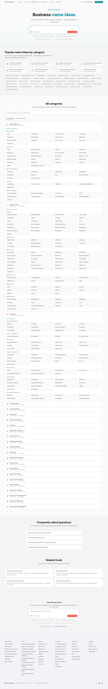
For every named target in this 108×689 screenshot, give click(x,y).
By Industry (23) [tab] (10, 118)
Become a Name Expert (61, 654)
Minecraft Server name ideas (12, 75)
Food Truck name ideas (35, 81)
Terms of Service (93, 649)
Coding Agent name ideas (88, 75)
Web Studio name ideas (96, 78)
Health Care (9, 146)
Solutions (52, 2)
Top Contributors (59, 659)
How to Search (75, 651)
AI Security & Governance (13, 392)
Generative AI (9, 339)
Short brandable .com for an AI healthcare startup (42, 36)
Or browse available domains (60, 626)
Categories (41, 656)
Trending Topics (42, 644)
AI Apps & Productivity (12, 352)
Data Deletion (92, 651)
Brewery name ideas (87, 86)
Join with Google (89, 2)
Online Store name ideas (11, 83)
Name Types (41, 649)
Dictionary (40, 664)
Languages (41, 659)
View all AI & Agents (10, 318)
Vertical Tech (9, 284)
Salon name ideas (34, 83)
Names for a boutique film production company (66, 36)
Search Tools (41, 646)
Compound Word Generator (28, 644)
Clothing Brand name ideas (12, 86)
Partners (57, 656)
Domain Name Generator (11, 654)
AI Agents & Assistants (12, 321)
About (90, 644)
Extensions (41, 661)
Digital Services (10, 237)
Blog (73, 654)
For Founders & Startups (61, 644)
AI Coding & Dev (10, 367)
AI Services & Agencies (12, 333)
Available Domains (35, 2)
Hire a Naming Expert (60, 651)
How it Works (26, 2)
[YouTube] (102, 683)
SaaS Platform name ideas (39, 78)
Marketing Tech (10, 275)
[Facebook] (96, 683)
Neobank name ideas (97, 83)
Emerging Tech (10, 249)
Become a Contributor (60, 661)
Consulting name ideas (46, 83)
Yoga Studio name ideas (48, 81)
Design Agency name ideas (75, 81)
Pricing (56, 664)
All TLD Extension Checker (28, 662)
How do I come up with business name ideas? (39, 532)
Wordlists (40, 654)
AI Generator (8, 646)
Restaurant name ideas (61, 81)
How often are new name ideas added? (38, 547)
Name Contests (8, 661)
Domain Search (44, 2)
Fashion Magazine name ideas (27, 75)
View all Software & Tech (11, 209)
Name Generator (9, 644)
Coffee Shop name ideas (11, 81)
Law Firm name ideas (23, 83)
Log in (80, 2)
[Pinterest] (99, 683)
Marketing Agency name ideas (83, 83)
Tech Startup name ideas (69, 78)
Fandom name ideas (51, 75)
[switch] (32, 31)
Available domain (37, 31)
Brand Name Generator (10, 651)
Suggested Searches (43, 651)
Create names (99, 2)
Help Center (75, 646)
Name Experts (59, 2)
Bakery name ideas (23, 81)
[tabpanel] (54, 315)
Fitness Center (10, 131)
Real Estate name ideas (69, 83)
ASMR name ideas (41, 75)
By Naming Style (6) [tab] (21, 118)
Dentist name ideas (57, 83)
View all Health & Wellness (12, 128)
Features (20, 2)
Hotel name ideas (49, 86)
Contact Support (76, 656)
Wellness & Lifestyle (11, 190)
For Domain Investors (60, 649)
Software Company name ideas (54, 78)
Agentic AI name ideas (63, 75)
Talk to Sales (58, 666)
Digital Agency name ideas (83, 78)
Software (8, 212)
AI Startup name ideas (26, 78)
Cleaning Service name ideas (61, 86)
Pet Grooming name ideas (25, 86)
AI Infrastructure (10, 376)
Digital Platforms (10, 296)
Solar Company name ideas (12, 89)
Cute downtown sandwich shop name (43, 39)
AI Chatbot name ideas (76, 75)
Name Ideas (8, 659)
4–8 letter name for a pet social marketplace (63, 39)
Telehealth (9, 181)
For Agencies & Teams (60, 646)
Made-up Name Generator (28, 646)
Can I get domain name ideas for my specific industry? (42, 542)
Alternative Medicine (11, 169)
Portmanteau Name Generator (29, 651)
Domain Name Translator (28, 649)
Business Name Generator (11, 649)
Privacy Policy (92, 646)
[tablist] (54, 118)
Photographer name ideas (88, 81)
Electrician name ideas (75, 86)
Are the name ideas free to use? (36, 537)
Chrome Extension (76, 659)
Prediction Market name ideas (12, 78)
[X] (94, 683)
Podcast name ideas (38, 86)
